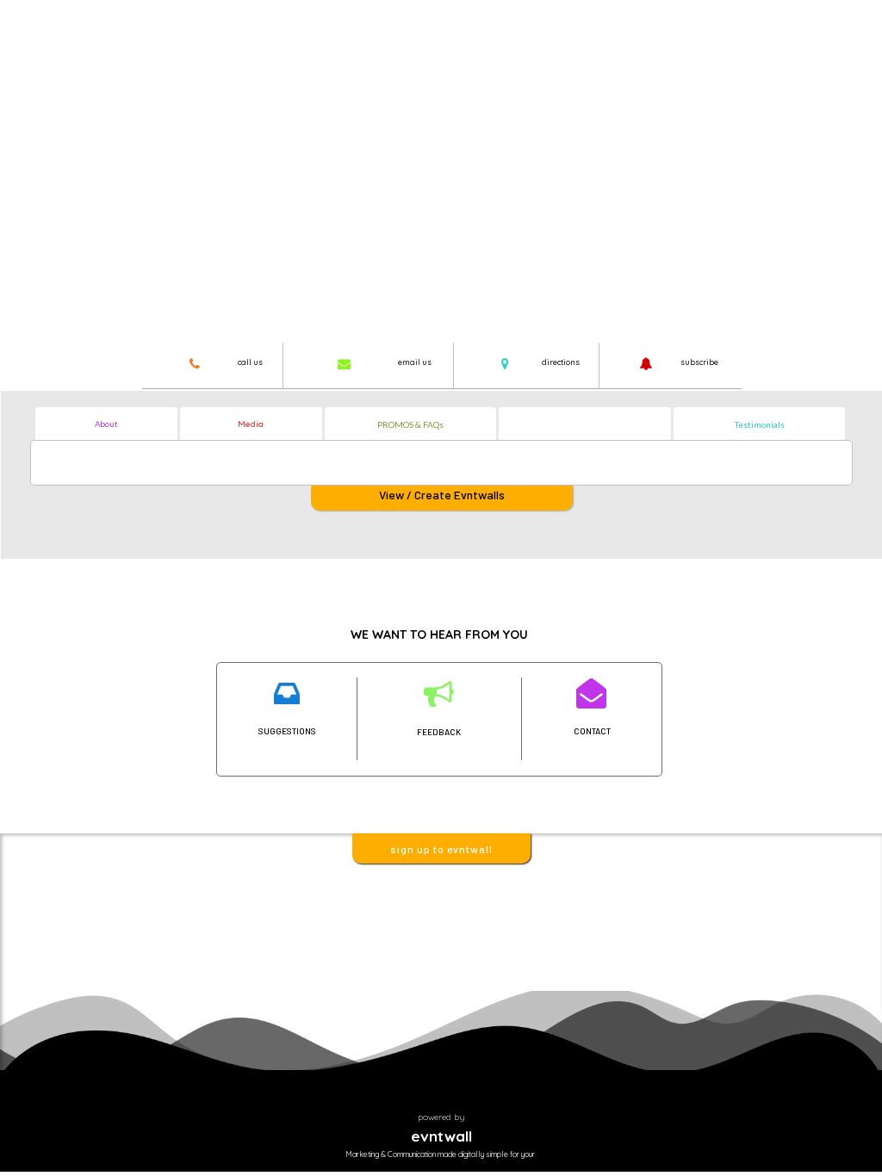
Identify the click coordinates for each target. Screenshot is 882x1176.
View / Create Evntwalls (442, 494)
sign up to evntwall (441, 849)
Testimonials (760, 424)
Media (251, 424)
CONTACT (592, 731)
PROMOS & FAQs (410, 424)
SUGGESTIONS (287, 731)
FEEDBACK (439, 732)
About (106, 424)
